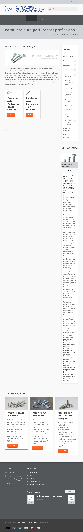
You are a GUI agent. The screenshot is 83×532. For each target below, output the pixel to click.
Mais (11, 115)
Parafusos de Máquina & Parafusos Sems (68, 167)
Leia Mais (12, 445)
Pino (70, 339)
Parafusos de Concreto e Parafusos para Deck (69, 108)
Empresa (21, 18)
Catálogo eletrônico (42, 19)
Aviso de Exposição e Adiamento (50, 496)
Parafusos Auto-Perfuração (69, 75)
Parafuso (66, 339)
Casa (50, 34)
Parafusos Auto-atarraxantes (69, 70)
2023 (31, 503)
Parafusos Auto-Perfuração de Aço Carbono (13, 104)
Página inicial (10, 18)
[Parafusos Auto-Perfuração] (32, 57)
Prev (66, 491)
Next (73, 491)
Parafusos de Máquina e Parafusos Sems (69, 94)
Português (74, 2)
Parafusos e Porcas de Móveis (70, 115)
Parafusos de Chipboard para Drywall (69, 82)
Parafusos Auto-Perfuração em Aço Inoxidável (32, 104)
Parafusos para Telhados (69, 100)
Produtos (31, 18)
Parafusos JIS (68, 88)
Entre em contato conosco (52, 20)
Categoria (57, 34)
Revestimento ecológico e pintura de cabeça (70, 122)
